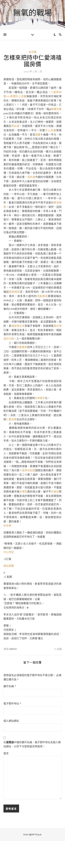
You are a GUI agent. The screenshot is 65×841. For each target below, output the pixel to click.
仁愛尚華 (11, 419)
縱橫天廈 (56, 109)
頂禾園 (31, 177)
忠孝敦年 (40, 398)
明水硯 (15, 126)
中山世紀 (8, 552)
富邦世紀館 (28, 470)
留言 (6, 753)
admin (13, 649)
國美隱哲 (14, 291)
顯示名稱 (9, 686)
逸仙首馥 (8, 565)
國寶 (37, 134)
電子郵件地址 (12, 703)
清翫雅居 (42, 296)
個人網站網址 (11, 720)
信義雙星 (22, 347)
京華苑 (23, 491)
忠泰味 (55, 491)
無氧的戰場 (32, 12)
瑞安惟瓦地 (18, 325)
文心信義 (21, 96)
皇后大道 (8, 338)
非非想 (7, 525)
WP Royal (36, 834)
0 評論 (58, 649)
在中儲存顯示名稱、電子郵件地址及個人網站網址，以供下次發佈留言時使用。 (32, 744)
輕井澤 (58, 325)
